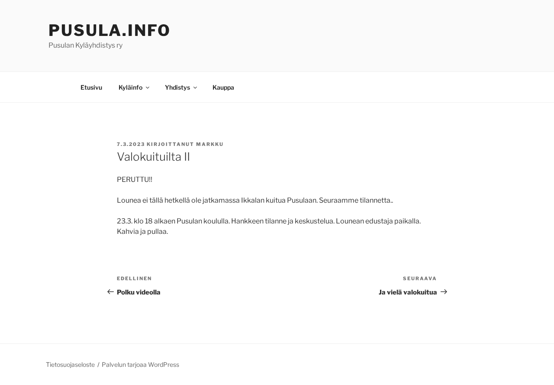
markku (210, 144)
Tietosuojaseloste (70, 364)
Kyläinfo (130, 87)
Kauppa (223, 87)
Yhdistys (177, 87)
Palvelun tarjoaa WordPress (140, 364)
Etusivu (91, 87)
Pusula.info (109, 30)
